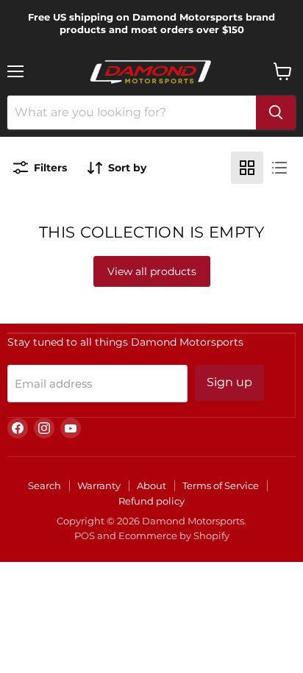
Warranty (99, 485)
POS (84, 535)
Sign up (229, 382)
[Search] (276, 112)
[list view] (279, 168)
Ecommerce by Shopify (173, 535)
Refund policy (151, 501)
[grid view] (247, 168)
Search (44, 485)
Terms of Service (220, 485)
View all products (151, 271)
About (151, 485)
